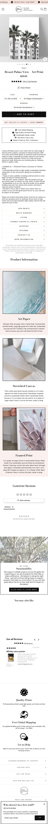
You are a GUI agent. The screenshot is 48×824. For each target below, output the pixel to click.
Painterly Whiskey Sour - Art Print (10, 665)
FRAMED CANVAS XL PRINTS (24, 222)
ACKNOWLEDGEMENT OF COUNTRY (23, 761)
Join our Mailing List (23, 780)
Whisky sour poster (15, 651)
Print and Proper (23, 799)
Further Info (23, 767)
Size (12, 94)
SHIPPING (24, 226)
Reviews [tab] (7, 507)
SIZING (24, 217)
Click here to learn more (24, 589)
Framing (33, 94)
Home (24, 68)
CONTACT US (24, 235)
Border (24, 103)
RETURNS (24, 230)
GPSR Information (24, 239)
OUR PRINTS (24, 208)
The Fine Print (23, 774)
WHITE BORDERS (24, 213)
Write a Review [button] (25, 500)
